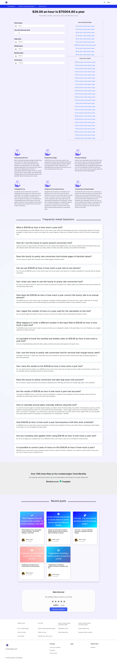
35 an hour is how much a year (85, 35)
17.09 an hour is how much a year (85, 135)
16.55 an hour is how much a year (85, 97)
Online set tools (22, 632)
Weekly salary (18, 46)
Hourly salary (18, 23)
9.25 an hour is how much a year (85, 122)
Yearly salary (18, 60)
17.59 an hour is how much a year (85, 68)
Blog (108, 2)
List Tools (40, 623)
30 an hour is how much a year (85, 32)
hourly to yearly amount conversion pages (84, 623)
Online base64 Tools (83, 628)
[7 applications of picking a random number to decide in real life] (59, 554)
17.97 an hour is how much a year (85, 128)
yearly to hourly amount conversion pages (64, 623)
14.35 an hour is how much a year (85, 81)
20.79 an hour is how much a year (85, 90)
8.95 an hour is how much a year (85, 87)
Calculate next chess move (45, 636)
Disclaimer (52, 650)
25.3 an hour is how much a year (85, 113)
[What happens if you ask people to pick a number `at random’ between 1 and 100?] (32, 519)
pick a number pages (23, 628)
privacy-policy (53, 653)
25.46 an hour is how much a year (85, 138)
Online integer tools (63, 632)
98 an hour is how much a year (85, 54)
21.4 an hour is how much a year (85, 84)
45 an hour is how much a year (85, 39)
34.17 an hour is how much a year (85, 75)
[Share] (104, 2)
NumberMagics (19, 657)
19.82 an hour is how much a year (85, 132)
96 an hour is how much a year (85, 51)
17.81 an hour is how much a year (85, 125)
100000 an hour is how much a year (85, 45)
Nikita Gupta (29, 539)
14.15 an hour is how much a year (85, 65)
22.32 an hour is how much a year (85, 106)
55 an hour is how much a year (85, 42)
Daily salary (17, 39)
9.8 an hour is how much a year (85, 103)
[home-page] (6, 2)
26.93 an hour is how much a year (85, 116)
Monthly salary (18, 53)
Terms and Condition (55, 647)
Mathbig (93, 647)
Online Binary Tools (63, 628)
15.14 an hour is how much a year (85, 71)
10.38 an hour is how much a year (85, 78)
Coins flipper (21, 636)
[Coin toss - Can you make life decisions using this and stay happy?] (85, 519)
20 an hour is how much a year (85, 26)
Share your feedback (58, 609)
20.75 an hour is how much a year (85, 109)
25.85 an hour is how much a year (85, 100)
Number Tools (21, 623)
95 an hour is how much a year (85, 48)
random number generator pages (46, 628)
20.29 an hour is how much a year (85, 119)
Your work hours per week (22, 30)
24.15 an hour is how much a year (85, 94)
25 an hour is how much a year (85, 29)
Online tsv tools (42, 632)
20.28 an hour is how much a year (85, 62)
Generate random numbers (85, 632)
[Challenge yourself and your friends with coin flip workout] (32, 554)
